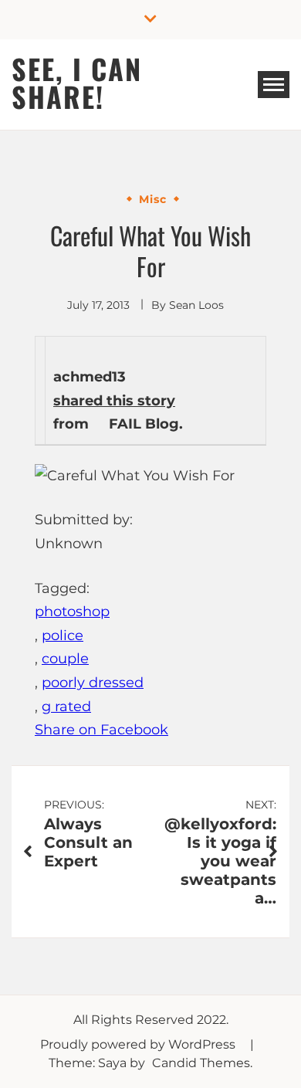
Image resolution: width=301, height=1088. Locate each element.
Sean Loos (196, 305)
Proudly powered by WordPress (139, 1044)
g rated (66, 706)
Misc (153, 199)
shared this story (114, 400)
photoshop (72, 611)
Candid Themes (201, 1063)
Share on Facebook (101, 729)
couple (65, 658)
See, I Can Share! (77, 82)
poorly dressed (93, 682)
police (62, 635)
